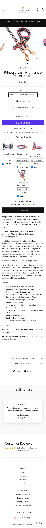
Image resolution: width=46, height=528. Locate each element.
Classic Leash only (23, 101)
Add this (9, 164)
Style (23, 90)
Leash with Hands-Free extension (23, 95)
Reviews (23, 476)
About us (23, 468)
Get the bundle (23, 210)
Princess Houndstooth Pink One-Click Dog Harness (37, 155)
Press (23, 483)
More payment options (23, 128)
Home (22, 68)
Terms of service (23, 498)
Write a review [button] (23, 451)
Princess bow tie (8, 154)
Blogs (23, 472)
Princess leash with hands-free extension (23, 184)
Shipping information (22, 358)
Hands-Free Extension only (23, 107)
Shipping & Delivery (23, 502)
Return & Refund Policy (23, 505)
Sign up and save (22, 512)
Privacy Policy (23, 490)
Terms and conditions (23, 494)
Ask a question (23, 363)
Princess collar (22, 154)
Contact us (23, 479)
